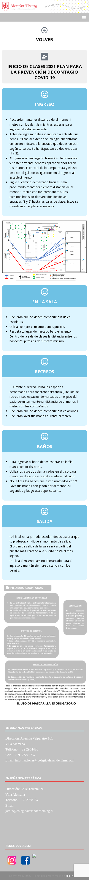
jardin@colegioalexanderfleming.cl (29, 811)
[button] (83, 17)
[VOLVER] (44, 30)
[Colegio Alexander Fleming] (44, 11)
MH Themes (73, 876)
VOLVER (44, 39)
